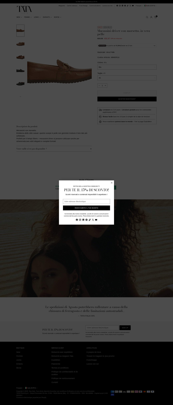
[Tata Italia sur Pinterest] (86, 220)
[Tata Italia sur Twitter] (93, 220)
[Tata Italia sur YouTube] (96, 220)
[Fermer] (111, 182)
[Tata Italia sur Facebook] (77, 220)
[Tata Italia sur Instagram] (80, 220)
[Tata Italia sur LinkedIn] (83, 220)
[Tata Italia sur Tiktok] (90, 220)
